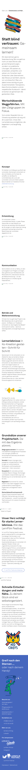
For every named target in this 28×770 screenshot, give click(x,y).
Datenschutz (13, 765)
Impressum (5, 765)
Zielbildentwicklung (8, 183)
